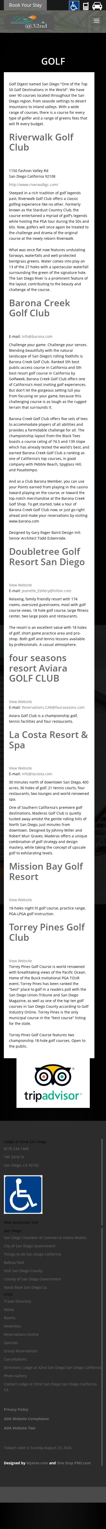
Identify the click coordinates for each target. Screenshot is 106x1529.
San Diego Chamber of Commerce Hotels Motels (45, 1237)
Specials (11, 1342)
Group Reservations (21, 1350)
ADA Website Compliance (26, 1418)
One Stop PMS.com (74, 1462)
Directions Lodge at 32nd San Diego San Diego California (52, 1367)
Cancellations (15, 1359)
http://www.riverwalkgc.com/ (33, 184)
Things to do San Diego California (32, 1254)
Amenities (12, 1326)
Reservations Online (21, 1334)
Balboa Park (14, 1262)
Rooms (9, 1317)
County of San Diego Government (32, 1279)
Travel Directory (17, 1301)
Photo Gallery (15, 1375)
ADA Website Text (20, 1428)
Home (9, 1309)
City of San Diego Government (29, 1245)
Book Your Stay (25, 5)
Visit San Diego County (23, 1270)
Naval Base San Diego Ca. (26, 1287)
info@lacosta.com (37, 773)
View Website (20, 585)
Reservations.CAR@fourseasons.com (53, 707)
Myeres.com (37, 1462)
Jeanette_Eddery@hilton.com (46, 590)
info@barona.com (37, 336)
